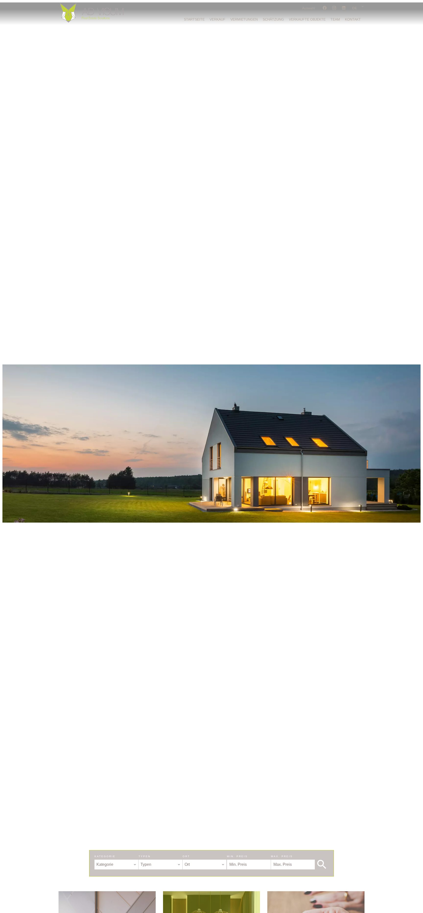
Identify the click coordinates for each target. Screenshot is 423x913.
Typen (145, 856)
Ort (186, 856)
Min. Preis (237, 856)
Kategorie (105, 856)
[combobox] (116, 864)
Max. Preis (282, 856)
